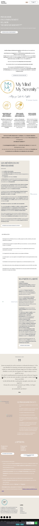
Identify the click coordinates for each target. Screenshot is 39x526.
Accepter (17, 524)
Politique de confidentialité (33, 521)
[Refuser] (37, 523)
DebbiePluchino (4, 2)
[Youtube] (10, 517)
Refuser (22, 524)
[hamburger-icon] (27, 2)
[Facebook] (7, 517)
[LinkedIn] (2, 517)
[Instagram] (4, 517)
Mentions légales (24, 521)
